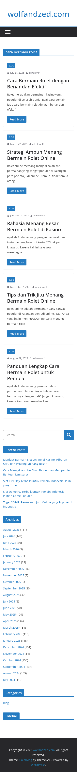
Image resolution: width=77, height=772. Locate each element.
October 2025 (12, 582)
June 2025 (9, 608)
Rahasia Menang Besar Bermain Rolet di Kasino (34, 226)
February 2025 (12, 634)
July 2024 (9, 680)
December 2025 (13, 569)
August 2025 (11, 595)
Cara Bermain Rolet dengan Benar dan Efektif (38, 83)
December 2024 (13, 647)
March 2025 (11, 627)
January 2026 (11, 562)
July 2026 (9, 536)
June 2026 (9, 543)
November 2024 (13, 653)
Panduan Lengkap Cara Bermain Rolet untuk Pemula (33, 372)
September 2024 (14, 667)
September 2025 (14, 588)
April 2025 (10, 621)
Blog (11, 65)
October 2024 (12, 660)
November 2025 (13, 575)
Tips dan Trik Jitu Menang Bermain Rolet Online (35, 297)
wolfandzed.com (38, 13)
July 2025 (9, 601)
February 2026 (12, 556)
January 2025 (11, 640)
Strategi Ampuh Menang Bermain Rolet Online (34, 155)
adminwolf (34, 72)
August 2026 (11, 529)
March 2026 (11, 549)
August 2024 (11, 673)
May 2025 (9, 614)
